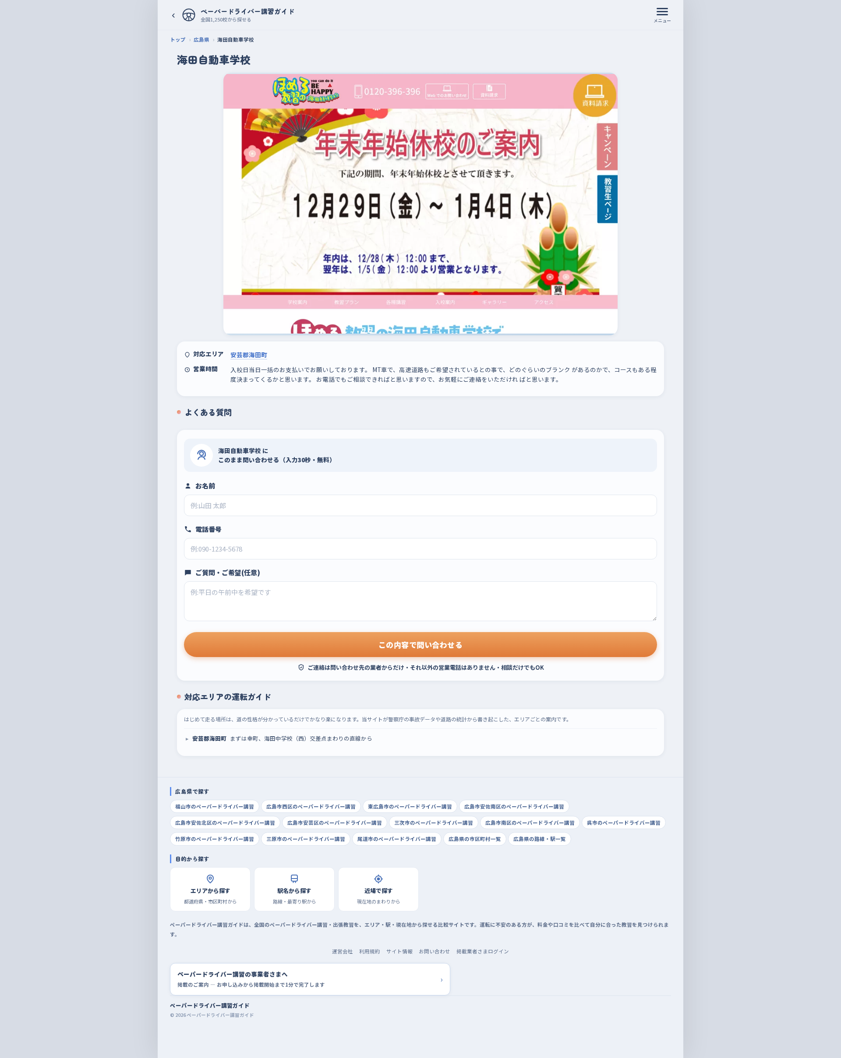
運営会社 (342, 951)
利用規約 (369, 951)
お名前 (205, 485)
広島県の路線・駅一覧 (539, 838)
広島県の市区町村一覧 (475, 838)
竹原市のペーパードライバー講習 (214, 838)
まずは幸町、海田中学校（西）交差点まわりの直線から (282, 738)
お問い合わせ (434, 951)
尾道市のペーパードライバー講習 (396, 838)
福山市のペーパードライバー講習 (214, 806)
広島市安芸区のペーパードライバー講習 (334, 822)
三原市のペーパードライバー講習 (305, 838)
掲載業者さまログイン (482, 951)
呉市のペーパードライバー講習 (624, 822)
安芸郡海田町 (248, 354)
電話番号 (208, 529)
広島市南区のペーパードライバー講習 (530, 822)
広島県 (201, 39)
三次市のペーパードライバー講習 (433, 822)
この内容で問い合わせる (420, 644)
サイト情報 (399, 951)
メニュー (662, 20)
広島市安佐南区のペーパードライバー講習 (514, 806)
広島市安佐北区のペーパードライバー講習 (225, 822)
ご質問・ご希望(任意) (227, 572)
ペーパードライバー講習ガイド (210, 1005)
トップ (178, 39)
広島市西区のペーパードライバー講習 (311, 806)
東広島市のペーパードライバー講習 (410, 806)
